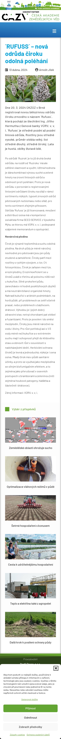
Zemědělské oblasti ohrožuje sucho (30, 447)
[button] (56, 668)
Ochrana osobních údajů (38, 734)
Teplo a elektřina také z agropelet (30, 603)
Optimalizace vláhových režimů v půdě (30, 486)
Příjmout (30, 708)
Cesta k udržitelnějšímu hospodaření (30, 564)
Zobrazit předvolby (30, 727)
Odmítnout (30, 717)
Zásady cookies (17, 734)
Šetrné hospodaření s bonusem (30, 525)
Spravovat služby (29, 699)
